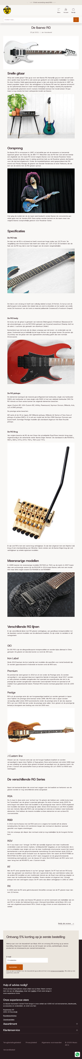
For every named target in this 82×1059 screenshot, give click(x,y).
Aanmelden (13, 967)
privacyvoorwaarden (57, 971)
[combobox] (38, 19)
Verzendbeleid (9, 1050)
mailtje (33, 991)
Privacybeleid (31, 1042)
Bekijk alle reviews (64, 923)
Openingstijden (8, 1020)
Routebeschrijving (9, 1016)
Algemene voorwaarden (52, 1042)
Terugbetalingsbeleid (12, 1042)
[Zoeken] (76, 19)
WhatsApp (19, 991)
